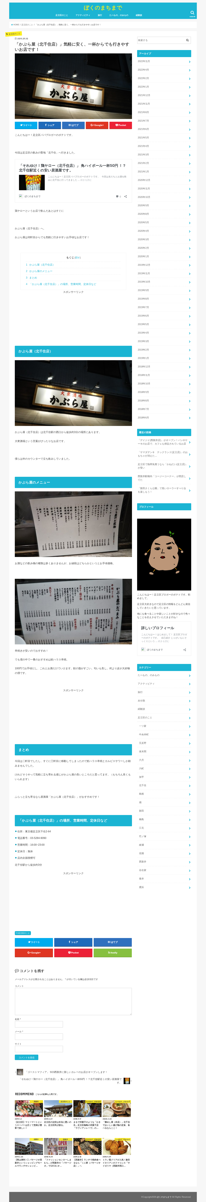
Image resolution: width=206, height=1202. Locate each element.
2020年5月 (143, 222)
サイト (18, 1044)
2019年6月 (143, 315)
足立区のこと (62, 15)
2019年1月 (143, 358)
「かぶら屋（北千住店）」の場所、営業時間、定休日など (61, 284)
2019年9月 (143, 290)
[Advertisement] (73, 316)
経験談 (139, 15)
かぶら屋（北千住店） (40, 264)
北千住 (142, 785)
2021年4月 (143, 146)
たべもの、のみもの (118, 15)
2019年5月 (143, 324)
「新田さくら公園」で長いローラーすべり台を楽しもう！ (162, 490)
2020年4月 (143, 231)
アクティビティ (83, 15)
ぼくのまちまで (103, 7)
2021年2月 (143, 163)
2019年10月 (144, 281)
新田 (141, 811)
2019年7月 (143, 307)
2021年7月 (143, 120)
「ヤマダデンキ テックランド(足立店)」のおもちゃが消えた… (163, 454)
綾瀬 (141, 845)
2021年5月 (143, 137)
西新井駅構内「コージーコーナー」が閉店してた (162, 478)
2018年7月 (143, 409)
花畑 (141, 853)
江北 (141, 828)
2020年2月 (143, 248)
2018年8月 (143, 400)
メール (19, 1031)
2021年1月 (143, 171)
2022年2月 (143, 78)
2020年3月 (143, 239)
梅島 (141, 819)
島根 (141, 794)
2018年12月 (144, 366)
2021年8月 (143, 112)
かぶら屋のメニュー (39, 271)
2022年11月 (144, 61)
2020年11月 (144, 188)
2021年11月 (144, 103)
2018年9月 (143, 392)
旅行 (100, 15)
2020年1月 (143, 256)
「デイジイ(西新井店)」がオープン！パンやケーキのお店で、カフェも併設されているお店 (163, 442)
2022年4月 (143, 69)
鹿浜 (141, 887)
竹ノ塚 (142, 836)
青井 (141, 878)
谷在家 (142, 870)
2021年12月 (144, 95)
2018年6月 (143, 417)
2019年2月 (143, 349)
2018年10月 (144, 383)
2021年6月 (143, 129)
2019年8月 (143, 298)
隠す (77, 257)
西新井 (142, 861)
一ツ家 (142, 726)
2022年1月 (143, 86)
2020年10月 (144, 197)
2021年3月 (143, 154)
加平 (141, 777)
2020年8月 (143, 214)
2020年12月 (144, 180)
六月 (141, 760)
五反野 (142, 743)
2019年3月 (143, 341)
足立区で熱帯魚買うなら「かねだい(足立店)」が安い (163, 466)
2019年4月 (143, 332)
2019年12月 (144, 265)
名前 (18, 1019)
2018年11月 (144, 375)
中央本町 (144, 734)
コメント (19, 986)
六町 (141, 768)
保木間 (142, 751)
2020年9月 (143, 205)
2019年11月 (144, 273)
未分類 (141, 700)
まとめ (31, 277)
